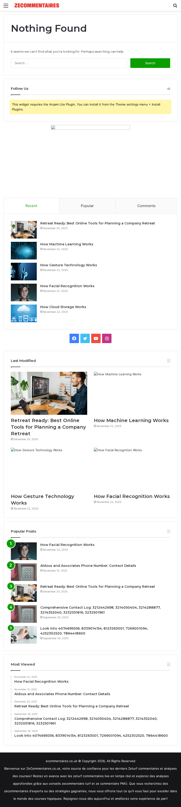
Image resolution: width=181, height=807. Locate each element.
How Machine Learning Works (66, 244)
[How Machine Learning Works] (24, 250)
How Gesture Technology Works (68, 265)
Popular (87, 206)
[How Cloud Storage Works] (24, 313)
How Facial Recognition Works (67, 286)
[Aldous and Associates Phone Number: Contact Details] (24, 572)
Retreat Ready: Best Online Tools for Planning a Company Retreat (98, 223)
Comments (146, 206)
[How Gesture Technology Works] (24, 271)
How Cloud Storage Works (63, 307)
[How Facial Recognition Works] (24, 292)
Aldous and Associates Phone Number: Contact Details (88, 566)
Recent (31, 206)
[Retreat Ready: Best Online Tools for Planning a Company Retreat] (24, 230)
